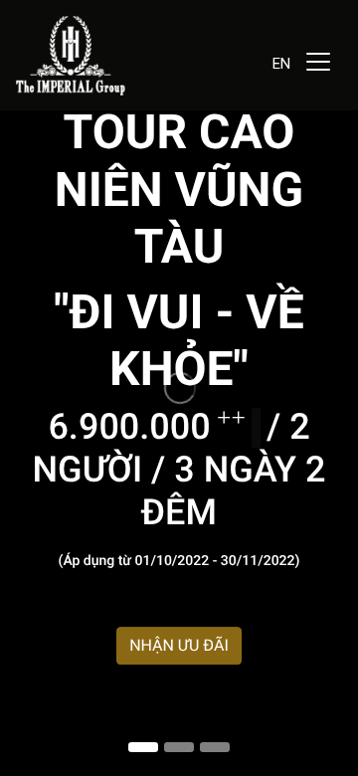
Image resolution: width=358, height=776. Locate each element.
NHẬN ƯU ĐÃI (179, 645)
